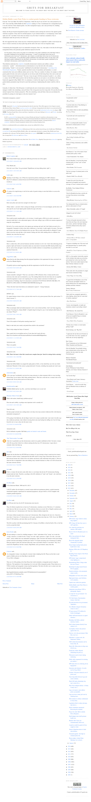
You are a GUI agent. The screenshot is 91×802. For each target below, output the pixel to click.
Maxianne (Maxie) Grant (13, 396)
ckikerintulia (10, 373)
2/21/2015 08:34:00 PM (14, 184)
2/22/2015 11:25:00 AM (14, 338)
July (70, 503)
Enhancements (12, 146)
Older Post (59, 584)
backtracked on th (45, 110)
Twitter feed (75, 381)
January (71, 743)
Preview (71, 48)
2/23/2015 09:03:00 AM (14, 382)
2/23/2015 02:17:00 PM (14, 465)
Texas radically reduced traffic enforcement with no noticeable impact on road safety (75, 60)
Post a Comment (7, 581)
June (70, 506)
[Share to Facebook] (37, 145)
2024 (69, 465)
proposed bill (13, 117)
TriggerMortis (10, 256)
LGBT (19, 146)
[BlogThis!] (34, 145)
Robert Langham (11, 156)
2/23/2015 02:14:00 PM (14, 447)
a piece (34, 133)
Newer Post (5, 584)
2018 (69, 480)
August (71, 501)
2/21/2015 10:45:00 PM (14, 196)
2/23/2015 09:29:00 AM (14, 391)
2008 (69, 762)
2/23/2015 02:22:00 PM (14, 478)
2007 (69, 764)
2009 (69, 759)
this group (15, 106)
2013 (69, 749)
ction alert (54, 139)
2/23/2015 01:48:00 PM (14, 434)
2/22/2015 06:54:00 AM (14, 268)
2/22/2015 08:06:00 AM (14, 301)
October (71, 496)
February (71, 516)
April (71, 511)
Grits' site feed (80, 39)
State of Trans (24, 135)
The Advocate (15, 135)
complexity (21, 64)
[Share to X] (36, 145)
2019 (69, 478)
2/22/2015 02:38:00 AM (14, 252)
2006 (69, 767)
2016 (69, 485)
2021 (69, 473)
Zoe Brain (9, 483)
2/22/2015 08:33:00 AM (14, 314)
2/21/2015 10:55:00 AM (14, 171)
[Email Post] (30, 144)
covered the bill (6, 131)
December (72, 490)
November (72, 493)
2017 (69, 483)
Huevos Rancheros (83, 455)
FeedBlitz (82, 48)
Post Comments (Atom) (16, 587)
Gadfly (8, 175)
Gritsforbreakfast (11, 386)
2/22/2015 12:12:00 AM (14, 211)
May (70, 508)
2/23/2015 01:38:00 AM (14, 368)
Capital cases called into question (77, 582)
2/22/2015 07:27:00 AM (14, 289)
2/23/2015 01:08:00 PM (14, 424)
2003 (69, 775)
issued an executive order (26, 108)
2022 (69, 470)
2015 (69, 488)
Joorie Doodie (10, 532)
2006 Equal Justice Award (77, 404)
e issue (50, 110)
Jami (8, 452)
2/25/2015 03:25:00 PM (14, 547)
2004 (69, 772)
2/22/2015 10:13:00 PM (14, 357)
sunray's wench (10, 200)
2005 (69, 769)
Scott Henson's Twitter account (76, 30)
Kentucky (48, 112)
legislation (29, 23)
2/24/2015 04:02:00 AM (14, 527)
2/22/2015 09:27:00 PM (14, 347)
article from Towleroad (17, 129)
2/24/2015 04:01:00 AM (14, 496)
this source (6, 114)
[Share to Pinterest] (39, 145)
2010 (69, 756)
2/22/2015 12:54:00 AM (14, 237)
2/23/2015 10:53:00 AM (14, 405)
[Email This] (32, 145)
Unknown (9, 188)
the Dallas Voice (34, 139)
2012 (69, 751)
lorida (54, 112)
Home (32, 584)
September (72, 498)
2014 (69, 746)
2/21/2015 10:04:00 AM (14, 161)
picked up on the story (56, 133)
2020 (69, 475)
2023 (69, 467)
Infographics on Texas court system (78, 575)
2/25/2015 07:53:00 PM (14, 576)
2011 (69, 754)
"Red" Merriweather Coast (13, 438)
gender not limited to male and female (36, 431)
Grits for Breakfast (45, 7)
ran (31, 133)
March (71, 514)
